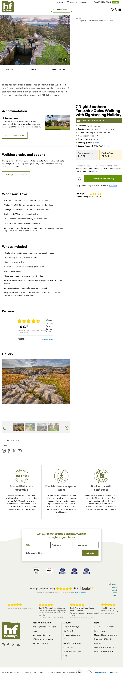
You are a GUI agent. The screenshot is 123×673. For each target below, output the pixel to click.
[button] (60, 2)
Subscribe (90, 553)
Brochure (73, 2)
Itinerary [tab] (32, 69)
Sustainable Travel (40, 643)
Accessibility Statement (104, 626)
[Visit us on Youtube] (20, 451)
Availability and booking (103, 178)
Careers (66, 639)
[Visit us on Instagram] (4, 451)
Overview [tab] (9, 69)
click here (113, 185)
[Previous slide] (60, 60)
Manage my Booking (41, 635)
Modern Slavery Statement (105, 635)
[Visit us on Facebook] (9, 451)
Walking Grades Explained (16, 174)
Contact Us (68, 647)
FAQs (35, 630)
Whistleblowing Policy (103, 651)
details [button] (97, 142)
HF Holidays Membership (43, 639)
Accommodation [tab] (59, 69)
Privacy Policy (100, 630)
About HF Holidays (71, 626)
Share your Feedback (72, 651)
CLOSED (115, 2)
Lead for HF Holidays (72, 643)
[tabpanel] (36, 258)
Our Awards (68, 630)
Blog (65, 655)
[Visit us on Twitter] (14, 451)
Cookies (97, 643)
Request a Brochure (71, 635)
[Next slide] (65, 60)
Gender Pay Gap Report (104, 647)
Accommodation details (15, 135)
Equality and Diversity (103, 639)
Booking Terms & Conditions (44, 626)
